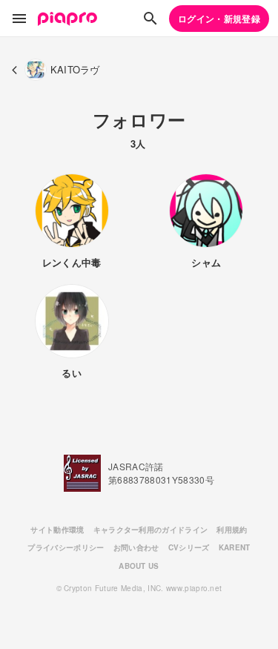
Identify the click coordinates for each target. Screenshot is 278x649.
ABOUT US (139, 566)
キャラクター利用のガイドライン (150, 529)
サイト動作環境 (57, 529)
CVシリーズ (189, 547)
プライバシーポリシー (65, 547)
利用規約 (231, 529)
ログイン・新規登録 (219, 18)
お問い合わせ (136, 547)
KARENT (235, 547)
